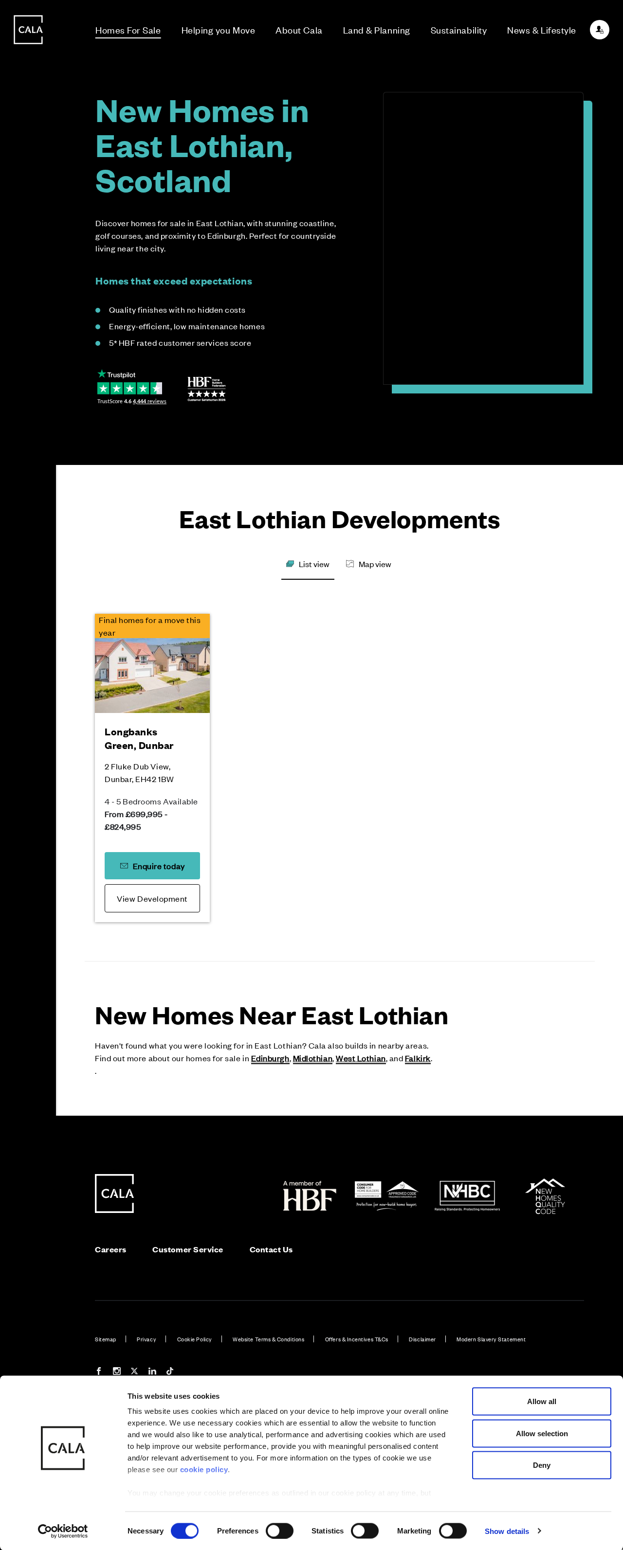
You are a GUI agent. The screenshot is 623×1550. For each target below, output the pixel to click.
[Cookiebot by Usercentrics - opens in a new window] (63, 1531)
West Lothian (360, 1057)
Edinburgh (270, 1057)
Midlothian (312, 1057)
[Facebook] (99, 1372)
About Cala (298, 29)
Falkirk (418, 1057)
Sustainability (459, 29)
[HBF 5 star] (206, 389)
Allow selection (542, 1433)
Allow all (541, 1401)
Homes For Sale (128, 29)
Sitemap (105, 1339)
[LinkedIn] (152, 1372)
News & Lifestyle (541, 29)
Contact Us (271, 1249)
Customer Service (187, 1249)
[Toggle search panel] (28, 747)
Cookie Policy (194, 1339)
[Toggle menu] (28, 807)
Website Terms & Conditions (268, 1339)
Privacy (146, 1339)
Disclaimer (422, 1339)
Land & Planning (376, 29)
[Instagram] (117, 1372)
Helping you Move (219, 29)
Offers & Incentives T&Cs (356, 1339)
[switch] (279, 1530)
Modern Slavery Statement (491, 1339)
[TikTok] (170, 1372)
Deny (541, 1465)
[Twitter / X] (134, 1372)
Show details (507, 1531)
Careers (111, 1249)
